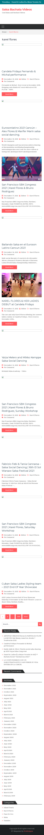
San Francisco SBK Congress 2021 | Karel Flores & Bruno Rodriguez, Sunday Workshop (20, 407)
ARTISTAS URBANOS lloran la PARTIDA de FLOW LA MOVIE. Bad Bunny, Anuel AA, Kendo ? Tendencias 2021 (22, 638)
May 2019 (7, 786)
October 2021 (9, 692)
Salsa (6, 817)
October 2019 (9, 770)
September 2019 (10, 773)
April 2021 (8, 711)
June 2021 (8, 705)
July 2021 (7, 702)
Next (26, 617)
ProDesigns (28, 831)
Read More (9, 94)
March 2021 (8, 715)
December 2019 (10, 763)
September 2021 (10, 695)
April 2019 (8, 789)
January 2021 (9, 721)
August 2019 (8, 776)
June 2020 (8, 744)
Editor (23, 79)
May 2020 (7, 747)
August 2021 (8, 698)
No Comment (9, 81)
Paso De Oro (8, 814)
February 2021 (9, 718)
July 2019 (7, 780)
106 (18, 617)
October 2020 (9, 731)
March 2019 (8, 792)
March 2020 (8, 754)
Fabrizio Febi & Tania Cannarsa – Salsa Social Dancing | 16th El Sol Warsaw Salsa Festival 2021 (21, 467)
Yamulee (7, 821)
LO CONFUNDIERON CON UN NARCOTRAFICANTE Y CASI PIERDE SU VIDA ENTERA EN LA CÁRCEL (21, 662)
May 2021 (7, 708)
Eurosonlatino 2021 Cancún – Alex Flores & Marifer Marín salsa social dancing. (21, 131)
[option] (28, 2)
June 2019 (8, 783)
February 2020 (9, 757)
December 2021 (10, 685)
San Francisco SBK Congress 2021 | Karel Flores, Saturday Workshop (19, 527)
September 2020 (10, 734)
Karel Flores (34, 79)
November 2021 (10, 689)
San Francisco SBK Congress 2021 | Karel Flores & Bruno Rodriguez (19, 188)
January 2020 (9, 760)
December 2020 (10, 724)
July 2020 (7, 741)
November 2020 (10, 728)
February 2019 (9, 796)
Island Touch (9, 808)
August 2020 (9, 737)
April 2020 (8, 750)
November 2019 (10, 767)
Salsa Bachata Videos (17, 9)
